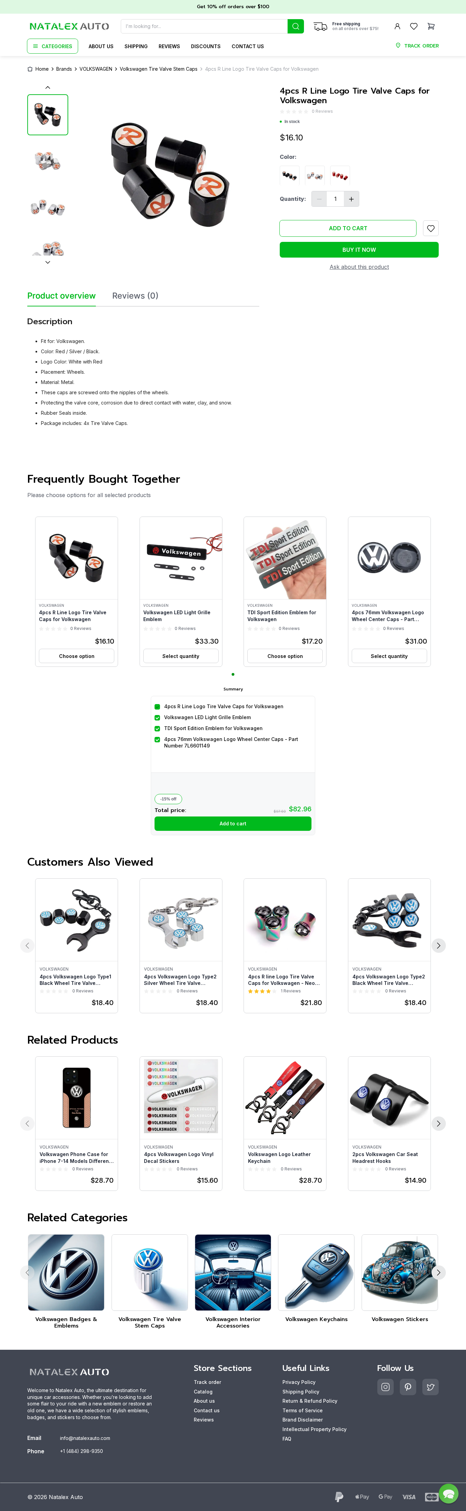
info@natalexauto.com (85, 1438)
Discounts (206, 46)
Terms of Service (302, 1410)
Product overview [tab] (61, 296)
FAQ (286, 1439)
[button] (76, 592)
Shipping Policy (300, 1392)
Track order (207, 1382)
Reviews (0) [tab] (135, 296)
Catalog (203, 1392)
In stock (292, 122)
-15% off (168, 799)
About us (101, 46)
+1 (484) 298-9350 (81, 1451)
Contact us (248, 46)
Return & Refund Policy (309, 1401)
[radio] (282, 111)
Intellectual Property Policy (314, 1429)
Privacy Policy (299, 1382)
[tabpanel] (143, 369)
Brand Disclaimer (302, 1420)
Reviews (169, 46)
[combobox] (212, 26)
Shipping (136, 46)
